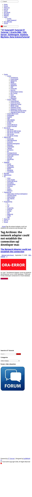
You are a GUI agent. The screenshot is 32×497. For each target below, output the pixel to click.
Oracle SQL (10, 121)
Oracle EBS (10, 139)
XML (8, 217)
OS (4, 176)
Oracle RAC (14, 88)
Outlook (9, 157)
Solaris (9, 189)
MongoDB (10, 170)
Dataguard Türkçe (16, 109)
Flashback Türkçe (16, 107)
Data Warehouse (12, 140)
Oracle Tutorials (12, 126)
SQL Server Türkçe (12, 135)
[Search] (2, 1)
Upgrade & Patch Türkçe (18, 112)
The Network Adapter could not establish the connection (16, 250)
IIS (8, 151)
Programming (8, 201)
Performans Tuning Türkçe (18, 110)
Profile (9, 18)
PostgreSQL (10, 167)
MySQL (9, 168)
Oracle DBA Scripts (12, 113)
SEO (8, 161)
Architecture (14, 77)
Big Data (6, 14)
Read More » (4, 278)
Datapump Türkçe (16, 104)
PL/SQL (9, 123)
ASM (12, 87)
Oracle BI (10, 142)
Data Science (7, 175)
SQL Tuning (14, 93)
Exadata (9, 117)
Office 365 (10, 156)
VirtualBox (10, 183)
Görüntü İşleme (11, 195)
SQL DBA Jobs (8, 22)
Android (9, 209)
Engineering (7, 192)
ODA (8, 118)
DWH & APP (7, 137)
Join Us (6, 9)
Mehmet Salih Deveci (8, 255)
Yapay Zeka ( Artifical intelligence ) (17, 194)
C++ (8, 205)
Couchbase (10, 172)
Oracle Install (14, 79)
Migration (13, 98)
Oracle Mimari (15, 101)
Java (8, 212)
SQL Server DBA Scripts (14, 131)
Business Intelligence (13, 143)
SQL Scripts (10, 134)
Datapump (14, 81)
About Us (7, 7)
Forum (6, 6)
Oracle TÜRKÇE (11, 99)
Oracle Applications (13, 154)
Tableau (9, 148)
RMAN (12, 82)
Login (5, 17)
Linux (9, 178)
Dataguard (14, 85)
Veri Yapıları (11, 198)
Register (6, 15)
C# (8, 206)
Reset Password (11, 20)
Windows (10, 186)
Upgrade (13, 96)
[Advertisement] (16, 56)
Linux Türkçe (11, 179)
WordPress (10, 159)
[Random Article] (1, 225)
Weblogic (10, 145)
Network (9, 190)
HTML (9, 216)
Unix (8, 187)
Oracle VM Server (12, 124)
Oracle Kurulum (15, 103)
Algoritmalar (11, 197)
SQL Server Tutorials (13, 132)
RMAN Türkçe (15, 106)
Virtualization (11, 184)
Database (6, 162)
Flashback (13, 84)
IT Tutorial (11, 458)
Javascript (10, 214)
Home (5, 4)
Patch (12, 95)
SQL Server (7, 12)
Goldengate (10, 115)
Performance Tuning (17, 92)
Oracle (6, 11)
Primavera (10, 150)
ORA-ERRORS (11, 120)
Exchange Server (12, 153)
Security (13, 90)
